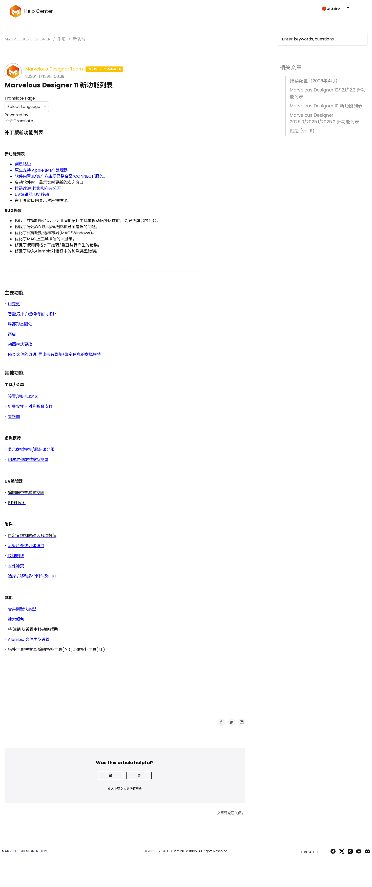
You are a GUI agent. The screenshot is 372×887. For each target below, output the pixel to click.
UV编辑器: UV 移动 (32, 194)
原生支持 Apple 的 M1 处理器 (41, 170)
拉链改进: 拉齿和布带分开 (38, 188)
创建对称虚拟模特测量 (28, 459)
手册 (61, 39)
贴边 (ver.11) (302, 131)
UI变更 (14, 304)
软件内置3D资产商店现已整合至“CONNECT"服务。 (61, 176)
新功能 (79, 39)
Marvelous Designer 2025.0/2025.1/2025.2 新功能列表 (324, 118)
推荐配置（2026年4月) (314, 81)
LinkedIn (241, 722)
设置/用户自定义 (23, 396)
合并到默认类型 (22, 609)
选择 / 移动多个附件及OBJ (32, 576)
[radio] (110, 775)
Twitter (231, 722)
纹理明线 (15, 556)
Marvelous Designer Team (73, 69)
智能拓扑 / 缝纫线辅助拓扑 (32, 314)
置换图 (14, 416)
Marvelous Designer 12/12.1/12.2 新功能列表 (328, 93)
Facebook (221, 722)
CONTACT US (311, 852)
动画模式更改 (20, 344)
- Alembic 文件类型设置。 (29, 639)
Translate (23, 121)
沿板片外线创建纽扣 (26, 546)
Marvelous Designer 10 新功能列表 (326, 106)
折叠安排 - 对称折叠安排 (30, 406)
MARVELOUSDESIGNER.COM (25, 851)
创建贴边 (23, 164)
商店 (12, 334)
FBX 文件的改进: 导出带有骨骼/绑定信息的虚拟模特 (54, 354)
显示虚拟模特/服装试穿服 (31, 449)
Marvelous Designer (28, 39)
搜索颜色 (15, 619)
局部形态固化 (20, 324)
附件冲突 (16, 566)
